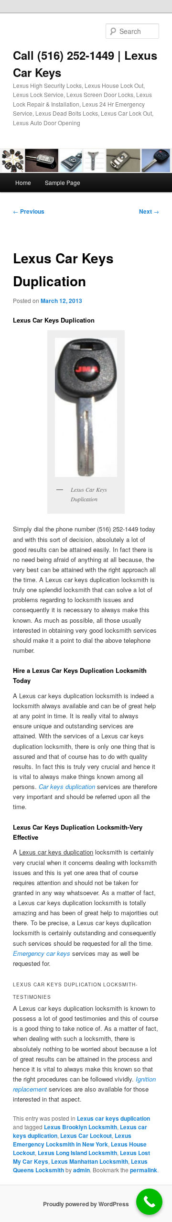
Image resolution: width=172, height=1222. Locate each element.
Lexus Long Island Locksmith (77, 1152)
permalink (143, 1170)
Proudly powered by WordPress (86, 1204)
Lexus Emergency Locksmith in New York (72, 1139)
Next (149, 211)
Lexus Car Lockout (86, 1135)
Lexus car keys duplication (113, 1118)
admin (81, 1170)
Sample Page (62, 182)
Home (23, 182)
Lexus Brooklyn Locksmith (80, 1127)
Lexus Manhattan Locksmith (89, 1161)
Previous (28, 211)
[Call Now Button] (149, 1202)
